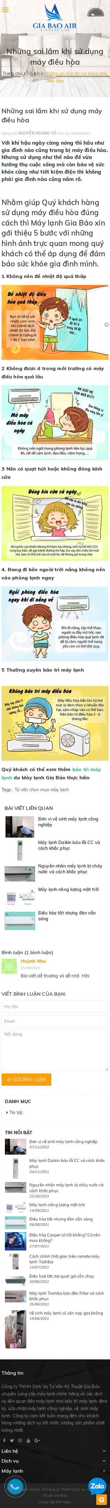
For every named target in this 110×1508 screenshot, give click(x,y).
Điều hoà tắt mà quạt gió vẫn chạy (61, 1276)
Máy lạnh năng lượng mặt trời (68, 889)
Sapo (67, 1501)
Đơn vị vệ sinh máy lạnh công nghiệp (63, 1141)
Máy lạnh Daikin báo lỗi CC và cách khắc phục (69, 845)
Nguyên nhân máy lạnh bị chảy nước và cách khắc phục (70, 869)
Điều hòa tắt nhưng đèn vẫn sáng (61, 1219)
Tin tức (15, 1112)
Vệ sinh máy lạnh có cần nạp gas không (66, 1313)
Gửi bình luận (28, 1079)
